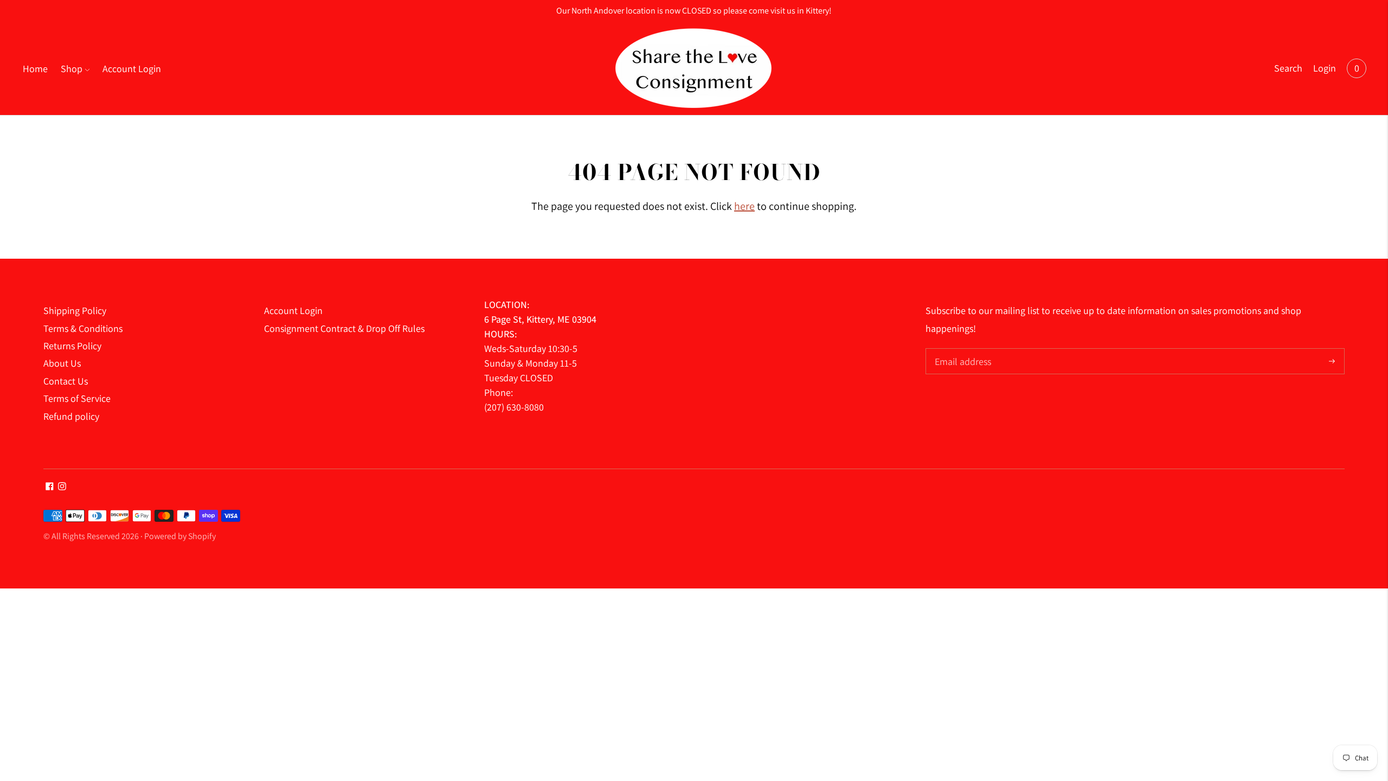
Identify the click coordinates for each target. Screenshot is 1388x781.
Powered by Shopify (180, 536)
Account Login (131, 68)
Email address (961, 349)
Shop (71, 68)
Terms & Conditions (83, 328)
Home (35, 68)
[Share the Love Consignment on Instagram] (62, 487)
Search (1288, 68)
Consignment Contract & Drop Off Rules (344, 328)
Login (1324, 68)
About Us (62, 363)
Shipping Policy (74, 310)
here (744, 206)
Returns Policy (72, 346)
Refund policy (71, 416)
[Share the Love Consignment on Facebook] (50, 487)
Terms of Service (77, 398)
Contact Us (65, 381)
